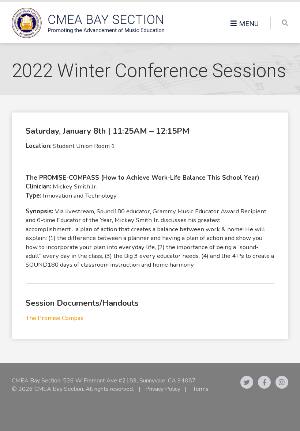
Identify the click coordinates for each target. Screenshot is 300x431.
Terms (201, 389)
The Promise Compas (54, 318)
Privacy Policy (162, 389)
